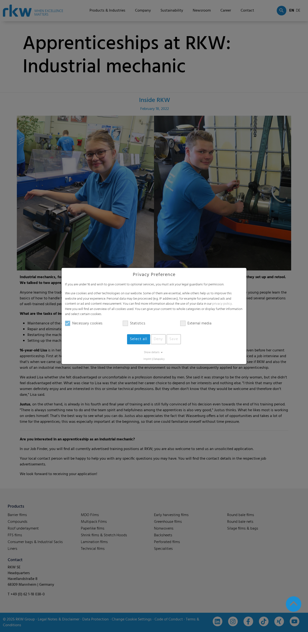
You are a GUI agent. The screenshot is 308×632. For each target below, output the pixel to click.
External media (199, 323)
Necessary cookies (87, 323)
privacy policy (222, 304)
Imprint (147, 359)
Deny (158, 339)
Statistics (137, 323)
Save (173, 339)
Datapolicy (159, 359)
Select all (138, 339)
